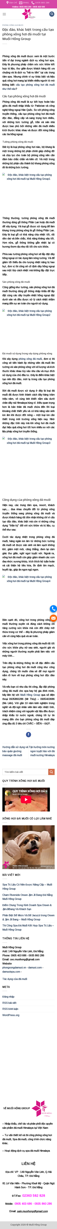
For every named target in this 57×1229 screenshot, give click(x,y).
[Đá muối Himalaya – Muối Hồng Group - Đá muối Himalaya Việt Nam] (28, 14)
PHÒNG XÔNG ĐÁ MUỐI (12, 25)
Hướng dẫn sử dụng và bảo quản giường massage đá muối (15, 751)
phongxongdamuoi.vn (14, 967)
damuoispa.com (11, 971)
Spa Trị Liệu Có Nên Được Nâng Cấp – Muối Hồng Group (27, 886)
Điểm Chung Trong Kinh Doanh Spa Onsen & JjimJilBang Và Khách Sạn (27, 907)
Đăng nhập (8, 996)
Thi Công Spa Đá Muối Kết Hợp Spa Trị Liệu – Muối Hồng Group (28, 927)
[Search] (51, 14)
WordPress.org (10, 1015)
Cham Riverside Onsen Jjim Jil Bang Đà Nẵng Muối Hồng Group (27, 897)
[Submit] (51, 772)
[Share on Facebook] (28, 734)
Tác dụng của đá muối (14, 979)
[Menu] (4, 14)
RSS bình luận (10, 1009)
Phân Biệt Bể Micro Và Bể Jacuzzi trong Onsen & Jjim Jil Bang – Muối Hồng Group (28, 917)
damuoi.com (35, 967)
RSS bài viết (9, 1003)
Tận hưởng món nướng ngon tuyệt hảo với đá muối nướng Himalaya (42, 751)
